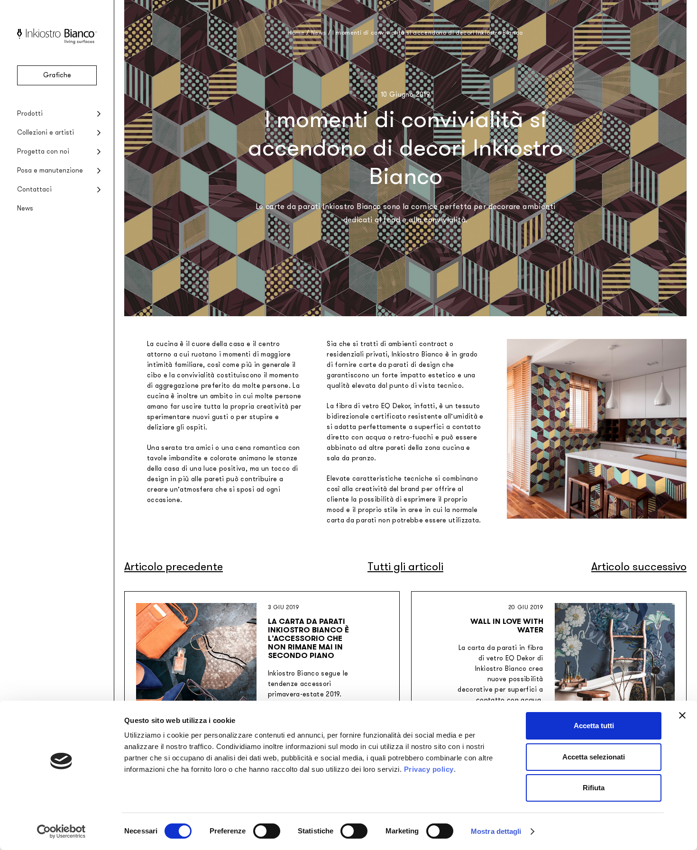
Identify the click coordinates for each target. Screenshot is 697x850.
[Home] (57, 41)
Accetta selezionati (593, 757)
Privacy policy (429, 769)
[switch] (266, 831)
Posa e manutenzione (50, 170)
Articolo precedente (173, 566)
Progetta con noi (43, 151)
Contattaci (34, 189)
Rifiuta (594, 788)
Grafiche (57, 75)
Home (296, 33)
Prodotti (30, 113)
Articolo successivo (639, 566)
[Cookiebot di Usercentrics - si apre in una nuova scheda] (61, 831)
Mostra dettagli (496, 831)
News (25, 208)
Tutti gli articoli (405, 566)
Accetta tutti (594, 726)
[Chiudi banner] (682, 715)
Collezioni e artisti (45, 132)
